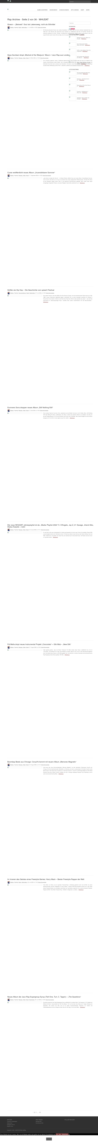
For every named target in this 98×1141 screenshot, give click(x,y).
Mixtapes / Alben (22, 58)
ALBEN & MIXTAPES (42, 10)
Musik (20, 27)
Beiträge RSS (38, 1121)
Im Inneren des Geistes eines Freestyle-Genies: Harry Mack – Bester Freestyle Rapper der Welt (45, 879)
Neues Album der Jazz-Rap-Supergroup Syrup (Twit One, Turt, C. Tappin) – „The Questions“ (44, 996)
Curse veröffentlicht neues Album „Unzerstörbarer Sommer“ (31, 172)
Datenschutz (9, 1123)
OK (57, 1134)
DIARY (82, 10)
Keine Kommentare (42, 27)
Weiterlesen (82, 183)
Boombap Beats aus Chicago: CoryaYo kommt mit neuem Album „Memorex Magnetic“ (41, 761)
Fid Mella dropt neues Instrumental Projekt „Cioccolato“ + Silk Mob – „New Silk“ (39, 644)
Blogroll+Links (10, 1126)
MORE (88, 10)
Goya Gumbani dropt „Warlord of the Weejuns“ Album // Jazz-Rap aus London (38, 55)
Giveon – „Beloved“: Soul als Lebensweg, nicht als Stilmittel (31, 24)
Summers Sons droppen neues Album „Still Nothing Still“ (30, 407)
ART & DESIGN (75, 10)
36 (40, 1112)
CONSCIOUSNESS (64, 10)
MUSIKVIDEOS (53, 10)
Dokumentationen (22, 293)
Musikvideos (24, 27)
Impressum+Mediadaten (12, 1121)
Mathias (12, 27)
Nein (60, 1134)
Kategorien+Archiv (11, 1124)
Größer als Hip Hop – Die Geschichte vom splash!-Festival (30, 290)
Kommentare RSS (39, 1123)
